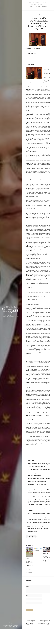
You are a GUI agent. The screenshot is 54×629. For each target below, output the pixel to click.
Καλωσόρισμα (36, 550)
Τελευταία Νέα (37, 14)
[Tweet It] (29, 536)
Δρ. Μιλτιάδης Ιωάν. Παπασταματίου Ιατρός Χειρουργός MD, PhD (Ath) (10, 310)
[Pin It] (32, 536)
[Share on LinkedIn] (35, 536)
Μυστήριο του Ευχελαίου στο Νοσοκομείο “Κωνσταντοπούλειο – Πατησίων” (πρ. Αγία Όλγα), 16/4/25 (46, 557)
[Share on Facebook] (27, 536)
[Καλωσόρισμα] (38, 548)
